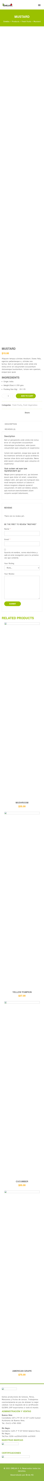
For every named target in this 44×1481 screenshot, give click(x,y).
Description (11, 424)
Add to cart (27, 396)
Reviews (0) (10, 429)
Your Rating (9, 563)
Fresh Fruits (17, 405)
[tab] (22, 423)
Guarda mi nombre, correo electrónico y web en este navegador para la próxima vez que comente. (21, 555)
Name (7, 529)
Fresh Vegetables (30, 405)
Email (7, 539)
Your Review (9, 574)
